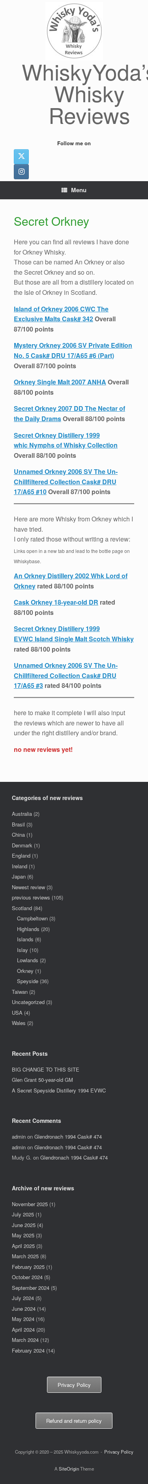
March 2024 (25, 1339)
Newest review (28, 887)
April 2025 (23, 1246)
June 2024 (24, 1308)
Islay (22, 950)
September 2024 (30, 1287)
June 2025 (24, 1225)
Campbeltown (32, 918)
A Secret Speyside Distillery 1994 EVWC (59, 1090)
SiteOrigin (69, 1468)
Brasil (18, 824)
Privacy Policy (118, 1451)
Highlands (28, 929)
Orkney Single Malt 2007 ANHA (60, 381)
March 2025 (25, 1256)
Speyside (27, 981)
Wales (19, 1023)
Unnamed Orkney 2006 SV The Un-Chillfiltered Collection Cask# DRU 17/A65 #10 (66, 481)
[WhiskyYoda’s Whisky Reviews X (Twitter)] (21, 156)
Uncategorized (28, 1002)
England (21, 855)
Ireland (19, 866)
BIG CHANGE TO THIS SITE (45, 1069)
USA (17, 1012)
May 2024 (23, 1319)
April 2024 (23, 1329)
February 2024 (28, 1350)
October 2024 (27, 1277)
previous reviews (31, 897)
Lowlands (27, 960)
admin (19, 1136)
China (18, 834)
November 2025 (30, 1204)
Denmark (22, 845)
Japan (19, 876)
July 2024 (23, 1298)
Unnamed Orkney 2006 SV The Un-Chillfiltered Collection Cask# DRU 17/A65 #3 (66, 675)
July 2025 (23, 1214)
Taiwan (20, 991)
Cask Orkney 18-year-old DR (56, 602)
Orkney (25, 970)
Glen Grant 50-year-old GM (42, 1079)
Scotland (22, 908)
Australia (22, 813)
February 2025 (28, 1266)
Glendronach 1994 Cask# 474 (68, 1136)
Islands (25, 939)
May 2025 (23, 1235)
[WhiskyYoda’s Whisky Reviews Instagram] (21, 171)
